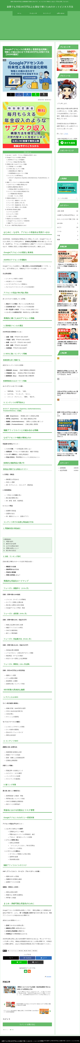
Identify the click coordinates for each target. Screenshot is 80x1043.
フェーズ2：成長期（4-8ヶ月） (16, 202)
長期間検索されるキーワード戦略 (18, 173)
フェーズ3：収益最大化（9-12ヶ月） (18, 205)
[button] (44, 94)
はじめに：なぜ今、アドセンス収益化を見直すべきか (22, 155)
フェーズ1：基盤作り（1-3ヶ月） (17, 200)
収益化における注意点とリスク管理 (17, 218)
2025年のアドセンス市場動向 (16, 159)
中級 (5, 950)
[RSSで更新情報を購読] (29, 971)
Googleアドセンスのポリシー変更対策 (18, 221)
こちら (66, 133)
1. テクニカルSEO (13, 211)
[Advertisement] (40, 28)
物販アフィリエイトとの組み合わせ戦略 (18, 182)
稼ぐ (31, 950)
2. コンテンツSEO (13, 214)
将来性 (21, 950)
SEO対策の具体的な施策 (14, 209)
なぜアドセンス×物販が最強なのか (17, 184)
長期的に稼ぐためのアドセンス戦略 (17, 164)
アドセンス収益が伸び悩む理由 (16, 162)
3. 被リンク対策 (12, 216)
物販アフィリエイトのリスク (16, 223)
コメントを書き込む (27, 1024)
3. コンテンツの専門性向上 (15, 175)
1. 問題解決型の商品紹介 (16, 193)
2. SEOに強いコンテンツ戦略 (16, 168)
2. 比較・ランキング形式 (16, 196)
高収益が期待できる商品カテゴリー (19, 189)
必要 (26, 950)
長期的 (35, 950)
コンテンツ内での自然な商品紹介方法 (18, 191)
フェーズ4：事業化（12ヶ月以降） (18, 207)
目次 (25, 152)
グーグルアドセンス (13, 950)
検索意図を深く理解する (16, 171)
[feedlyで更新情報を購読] (25, 971)
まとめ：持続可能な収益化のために (17, 225)
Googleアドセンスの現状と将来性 (16, 157)
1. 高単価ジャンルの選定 (15, 166)
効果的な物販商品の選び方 (15, 187)
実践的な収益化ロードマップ (15, 198)
